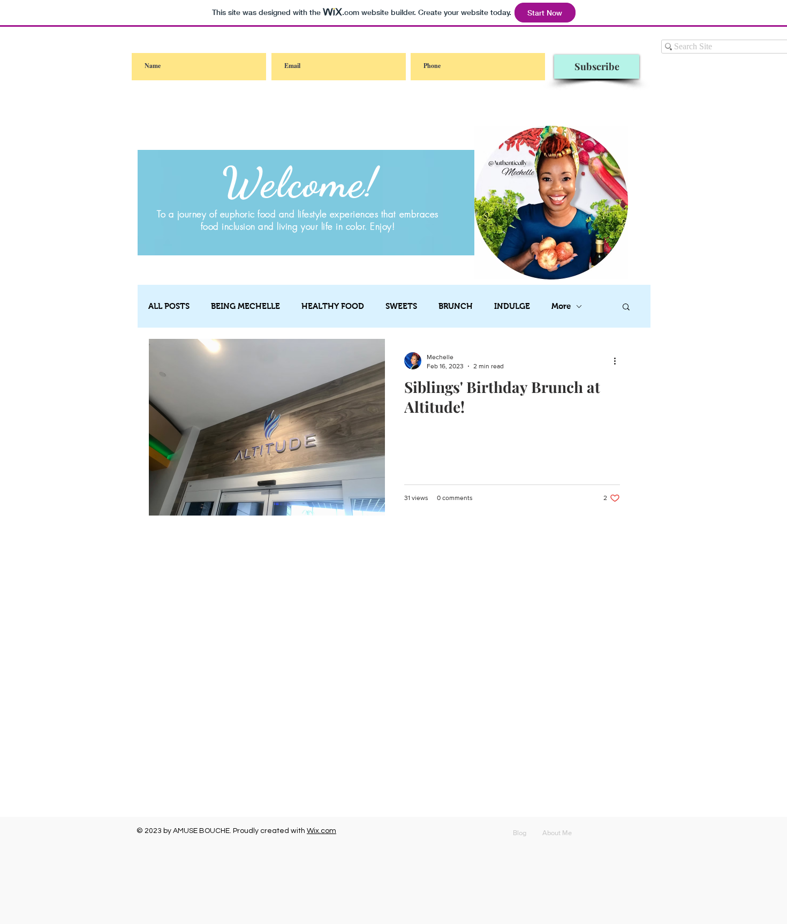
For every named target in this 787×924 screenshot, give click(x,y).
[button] (626, 307)
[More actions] (618, 360)
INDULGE (512, 305)
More (561, 305)
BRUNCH (455, 305)
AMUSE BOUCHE (201, 831)
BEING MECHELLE (245, 305)
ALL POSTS (169, 305)
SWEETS (401, 305)
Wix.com (321, 831)
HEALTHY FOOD (332, 305)
